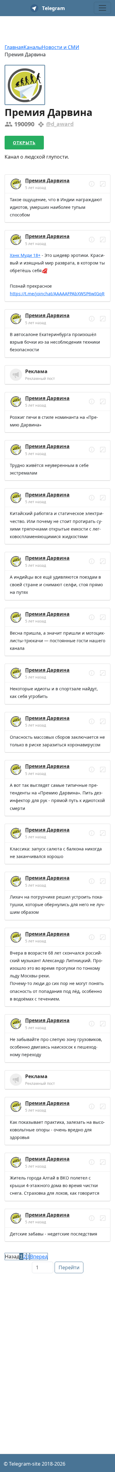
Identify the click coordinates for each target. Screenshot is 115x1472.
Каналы (33, 47)
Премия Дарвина (47, 180)
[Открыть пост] (91, 184)
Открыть (24, 142)
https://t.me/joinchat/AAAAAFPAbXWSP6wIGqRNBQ (57, 294)
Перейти (69, 1267)
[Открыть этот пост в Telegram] (102, 184)
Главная (14, 47)
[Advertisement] (57, 1333)
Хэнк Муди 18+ (25, 255)
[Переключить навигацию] (102, 8)
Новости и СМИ (60, 47)
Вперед (39, 1256)
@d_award (60, 124)
